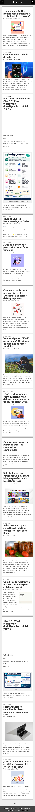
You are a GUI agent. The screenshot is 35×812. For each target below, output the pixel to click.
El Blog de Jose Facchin (10, 18)
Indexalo (17, 2)
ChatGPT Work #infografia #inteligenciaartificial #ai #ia (15, 624)
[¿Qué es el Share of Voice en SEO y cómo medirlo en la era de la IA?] (17, 777)
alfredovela (7, 111)
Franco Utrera (8, 59)
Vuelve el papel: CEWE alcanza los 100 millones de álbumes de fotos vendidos (16, 342)
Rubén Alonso (8, 223)
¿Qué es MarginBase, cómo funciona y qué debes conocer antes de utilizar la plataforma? (16, 398)
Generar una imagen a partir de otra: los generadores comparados (15, 446)
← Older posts (17, 803)
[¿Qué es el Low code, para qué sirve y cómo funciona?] (17, 260)
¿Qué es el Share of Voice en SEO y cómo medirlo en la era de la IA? (17, 764)
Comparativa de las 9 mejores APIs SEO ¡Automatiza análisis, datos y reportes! (15, 294)
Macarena (7, 768)
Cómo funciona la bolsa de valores (16, 55)
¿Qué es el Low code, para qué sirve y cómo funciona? (15, 247)
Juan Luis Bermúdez (9, 589)
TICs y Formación (8, 697)
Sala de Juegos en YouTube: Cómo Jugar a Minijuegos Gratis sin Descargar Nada (16, 477)
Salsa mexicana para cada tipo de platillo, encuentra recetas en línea (15, 529)
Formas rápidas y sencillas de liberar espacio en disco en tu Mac (15, 710)
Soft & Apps (6, 579)
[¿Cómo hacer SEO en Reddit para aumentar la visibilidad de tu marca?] (17, 27)
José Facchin (8, 252)
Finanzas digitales (8, 391)
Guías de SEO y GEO (8, 288)
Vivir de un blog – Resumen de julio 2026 (16, 220)
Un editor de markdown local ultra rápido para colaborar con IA (16, 584)
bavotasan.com (23, 810)
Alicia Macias (8, 452)
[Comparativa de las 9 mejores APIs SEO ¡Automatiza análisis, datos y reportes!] (17, 309)
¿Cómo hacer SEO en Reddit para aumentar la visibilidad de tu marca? (17, 14)
